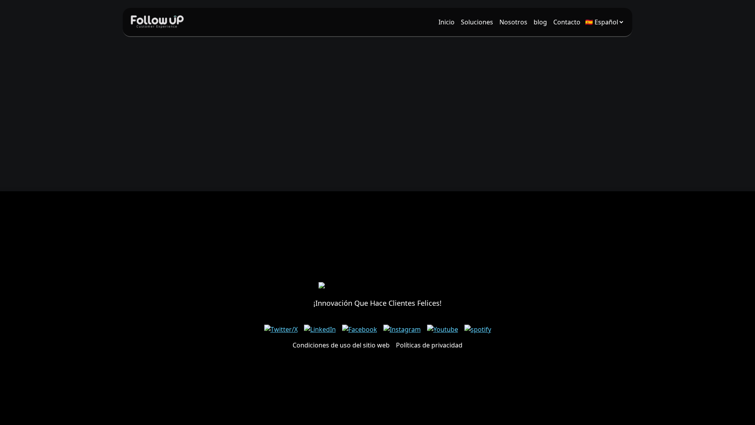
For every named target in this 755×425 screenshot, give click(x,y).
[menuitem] (446, 22)
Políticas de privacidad (429, 345)
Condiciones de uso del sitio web (341, 345)
